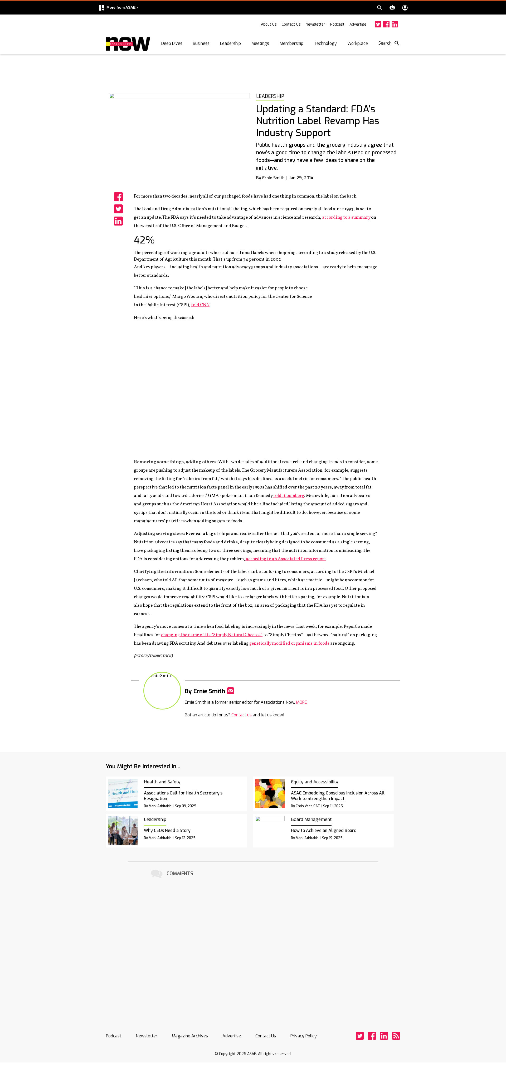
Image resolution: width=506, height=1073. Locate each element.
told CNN (200, 305)
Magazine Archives (190, 1036)
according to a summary (346, 217)
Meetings (260, 43)
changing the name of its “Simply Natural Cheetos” (211, 635)
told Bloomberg (288, 496)
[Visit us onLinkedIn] (395, 24)
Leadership (230, 43)
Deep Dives (171, 43)
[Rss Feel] (396, 1036)
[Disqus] (253, 946)
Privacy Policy (303, 1036)
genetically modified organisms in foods (289, 643)
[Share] (118, 196)
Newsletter (315, 24)
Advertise (357, 24)
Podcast (337, 24)
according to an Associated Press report (285, 559)
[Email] (230, 690)
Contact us (241, 715)
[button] (118, 8)
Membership (291, 43)
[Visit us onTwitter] (378, 24)
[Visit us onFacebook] (386, 24)
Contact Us (291, 24)
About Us (269, 24)
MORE (301, 702)
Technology (325, 43)
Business (201, 43)
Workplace (357, 43)
